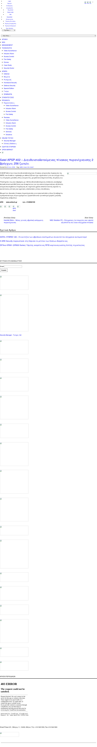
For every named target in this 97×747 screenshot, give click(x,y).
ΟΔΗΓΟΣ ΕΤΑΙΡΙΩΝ (9, 147)
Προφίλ (9, 3)
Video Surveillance (10, 51)
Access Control (9, 56)
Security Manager (10, 141)
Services (9, 132)
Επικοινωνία (9, 19)
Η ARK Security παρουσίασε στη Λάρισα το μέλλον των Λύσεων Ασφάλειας (34, 241)
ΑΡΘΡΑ (4, 71)
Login (9, 1)
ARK (21, 167)
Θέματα (7, 77)
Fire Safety (7, 59)
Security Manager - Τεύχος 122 (10, 335)
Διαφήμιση (9, 8)
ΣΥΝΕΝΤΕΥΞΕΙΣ (8, 97)
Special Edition (9, 88)
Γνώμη (6, 91)
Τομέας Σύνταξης (10, 21)
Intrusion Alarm (9, 53)
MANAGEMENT (7, 45)
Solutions (9, 134)
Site (10, 14)
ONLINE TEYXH (7, 138)
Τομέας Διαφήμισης (10, 23)
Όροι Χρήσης (9, 28)
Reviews (7, 117)
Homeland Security (10, 82)
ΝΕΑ (3, 42)
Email (2, 266)
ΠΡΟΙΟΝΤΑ (6, 100)
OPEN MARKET (7, 150)
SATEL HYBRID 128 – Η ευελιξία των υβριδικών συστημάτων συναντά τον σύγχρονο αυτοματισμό (43, 237)
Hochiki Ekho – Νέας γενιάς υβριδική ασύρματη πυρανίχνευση (23, 221)
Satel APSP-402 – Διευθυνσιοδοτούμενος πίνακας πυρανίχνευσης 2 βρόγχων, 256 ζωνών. (46, 161)
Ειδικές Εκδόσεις (10, 143)
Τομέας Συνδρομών (10, 25)
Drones (6, 62)
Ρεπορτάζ (7, 80)
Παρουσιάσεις (9, 103)
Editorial (6, 74)
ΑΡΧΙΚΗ (5, 39)
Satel (31, 167)
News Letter (10, 12)
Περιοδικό (10, 10)
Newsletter (9, 17)
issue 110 (26, 167)
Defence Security (9, 85)
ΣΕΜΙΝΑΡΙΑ (8, 94)
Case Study (8, 65)
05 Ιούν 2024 (11, 167)
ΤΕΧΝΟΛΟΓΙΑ (7, 48)
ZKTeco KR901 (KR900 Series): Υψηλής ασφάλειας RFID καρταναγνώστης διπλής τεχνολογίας (42, 245)
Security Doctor (9, 68)
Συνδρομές (9, 5)
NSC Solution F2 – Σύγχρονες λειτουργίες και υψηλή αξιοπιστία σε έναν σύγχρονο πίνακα (71, 221)
